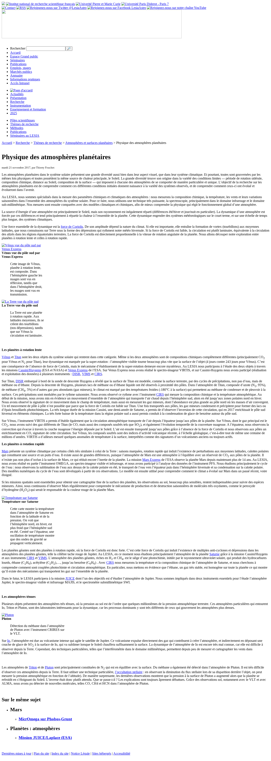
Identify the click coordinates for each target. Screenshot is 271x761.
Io (8, 640)
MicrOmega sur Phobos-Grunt (45, 719)
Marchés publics (21, 71)
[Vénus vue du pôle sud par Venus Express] (22, 249)
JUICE (70, 578)
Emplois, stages (20, 68)
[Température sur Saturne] (20, 498)
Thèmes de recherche (24, 124)
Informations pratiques (25, 79)
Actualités (17, 94)
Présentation (18, 98)
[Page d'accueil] (21, 90)
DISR (76, 374)
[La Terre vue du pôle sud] (20, 301)
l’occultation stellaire (128, 672)
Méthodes (16, 128)
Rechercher (17, 48)
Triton (33, 667)
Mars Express (151, 459)
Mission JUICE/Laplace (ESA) (45, 737)
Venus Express (78, 370)
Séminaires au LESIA (24, 135)
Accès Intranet (19, 83)
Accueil (15, 52)
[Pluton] (8, 615)
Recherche (17, 102)
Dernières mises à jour (16, 753)
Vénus (6, 357)
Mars (5, 451)
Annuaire (16, 75)
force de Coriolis (72, 226)
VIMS (86, 374)
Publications (18, 64)
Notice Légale (80, 753)
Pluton (49, 667)
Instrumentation (20, 105)
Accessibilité (121, 753)
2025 (13, 113)
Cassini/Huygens (29, 370)
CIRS (98, 374)
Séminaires (17, 60)
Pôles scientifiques (22, 120)
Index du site (60, 753)
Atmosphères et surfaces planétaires (89, 143)
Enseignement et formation (28, 109)
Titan (17, 357)
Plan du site (41, 753)
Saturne (214, 554)
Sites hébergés (101, 753)
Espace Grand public (24, 56)
